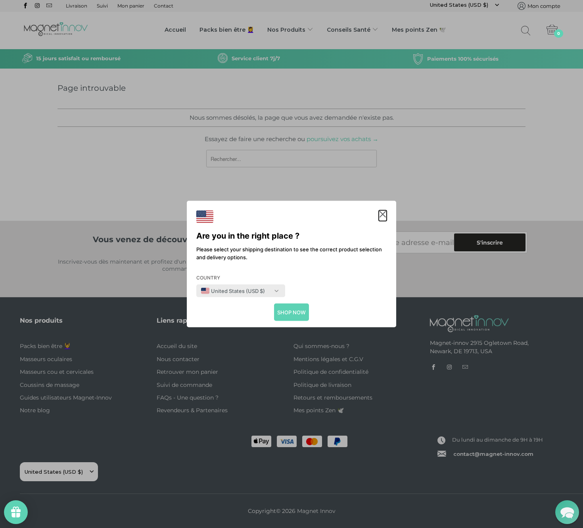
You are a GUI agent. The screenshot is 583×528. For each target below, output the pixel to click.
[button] (383, 215)
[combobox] (233, 291)
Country (208, 278)
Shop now (291, 312)
